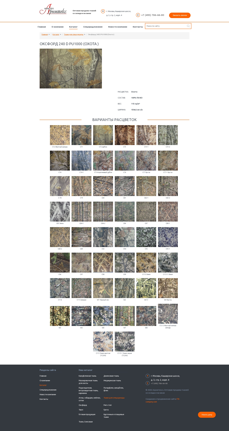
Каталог (73, 27)
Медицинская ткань (112, 380)
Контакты (138, 27)
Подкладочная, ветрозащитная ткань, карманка (88, 390)
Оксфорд (83, 405)
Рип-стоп (108, 405)
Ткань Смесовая (86, 422)
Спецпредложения (92, 27)
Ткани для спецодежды (73, 34)
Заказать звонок (180, 15)
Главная (42, 27)
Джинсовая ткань (111, 376)
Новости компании (117, 27)
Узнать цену (207, 415)
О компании (57, 27)
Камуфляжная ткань (87, 376)
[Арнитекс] (53, 9)
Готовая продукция (87, 414)
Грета (106, 410)
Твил (81, 410)
